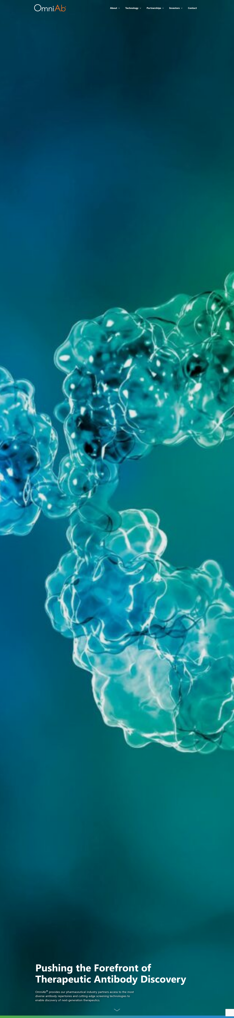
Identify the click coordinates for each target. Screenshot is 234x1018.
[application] (118, 8)
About (113, 7)
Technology (131, 7)
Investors (174, 7)
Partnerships (154, 7)
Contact (192, 7)
